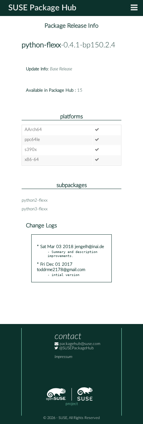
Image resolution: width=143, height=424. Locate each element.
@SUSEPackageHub (76, 348)
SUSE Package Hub (42, 8)
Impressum (63, 357)
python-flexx (41, 45)
